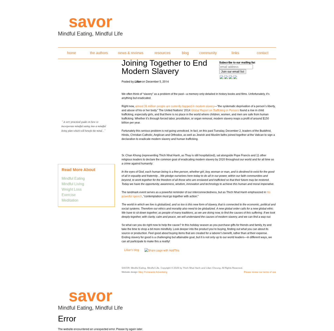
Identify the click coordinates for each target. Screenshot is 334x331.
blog (185, 53)
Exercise (69, 195)
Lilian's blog (131, 250)
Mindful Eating (73, 178)
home (71, 53)
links (235, 53)
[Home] (167, 22)
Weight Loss (72, 189)
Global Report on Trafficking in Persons (215, 110)
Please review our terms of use (260, 272)
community (208, 53)
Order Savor (86, 142)
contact (262, 53)
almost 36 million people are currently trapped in (174, 106)
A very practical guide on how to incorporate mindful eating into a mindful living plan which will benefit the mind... (83, 126)
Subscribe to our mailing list (237, 62)
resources (162, 53)
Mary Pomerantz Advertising (152, 272)
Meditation (70, 200)
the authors (99, 53)
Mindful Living (73, 184)
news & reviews (130, 53)
